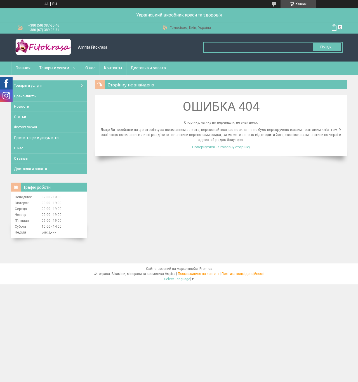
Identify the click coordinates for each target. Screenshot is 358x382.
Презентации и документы (36, 138)
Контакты (113, 68)
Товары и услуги (54, 68)
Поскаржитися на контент (198, 274)
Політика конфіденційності (243, 274)
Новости (21, 106)
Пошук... (327, 47)
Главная (23, 68)
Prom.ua (205, 269)
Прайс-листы (25, 96)
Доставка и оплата (148, 68)
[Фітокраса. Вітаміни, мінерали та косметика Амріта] (43, 47)
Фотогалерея (25, 127)
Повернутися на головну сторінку (221, 147)
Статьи (20, 117)
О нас (90, 68)
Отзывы (21, 158)
